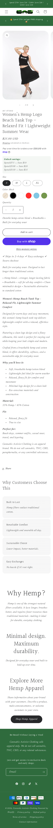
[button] (6, 11)
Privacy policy (23, 812)
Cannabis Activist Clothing (25, 808)
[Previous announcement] (6, 4)
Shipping (6, 143)
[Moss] (44, 196)
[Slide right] (33, 105)
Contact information (28, 822)
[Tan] (5, 196)
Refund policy (39, 812)
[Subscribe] (43, 772)
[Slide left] (19, 105)
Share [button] (8, 469)
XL (37, 183)
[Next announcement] (47, 4)
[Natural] (21, 196)
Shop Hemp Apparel (27, 719)
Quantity (7, 202)
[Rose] (29, 196)
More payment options (26, 249)
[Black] (13, 196)
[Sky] (36, 196)
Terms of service (19, 817)
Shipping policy (37, 817)
